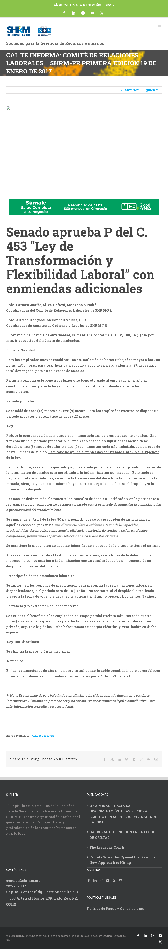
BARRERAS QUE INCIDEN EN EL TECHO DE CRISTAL (122, 835)
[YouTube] (107, 880)
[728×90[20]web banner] (84, 202)
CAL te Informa (43, 735)
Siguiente (151, 90)
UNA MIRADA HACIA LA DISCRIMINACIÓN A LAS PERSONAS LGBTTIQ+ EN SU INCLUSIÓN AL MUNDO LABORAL (123, 813)
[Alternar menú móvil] (160, 25)
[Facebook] (88, 880)
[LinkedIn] (95, 880)
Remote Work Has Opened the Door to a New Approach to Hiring (123, 860)
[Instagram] (101, 880)
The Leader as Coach (107, 847)
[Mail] (120, 880)
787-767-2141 (17, 886)
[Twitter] (114, 880)
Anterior (131, 90)
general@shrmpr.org (101, 4)
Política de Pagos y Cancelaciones (116, 908)
